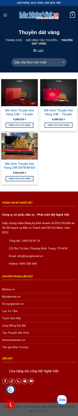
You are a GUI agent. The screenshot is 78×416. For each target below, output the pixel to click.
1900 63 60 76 (31, 240)
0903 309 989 (28, 263)
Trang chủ (13, 40)
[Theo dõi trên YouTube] (31, 381)
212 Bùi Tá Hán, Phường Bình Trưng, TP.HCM (38, 248)
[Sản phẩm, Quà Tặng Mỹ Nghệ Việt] (39, 15)
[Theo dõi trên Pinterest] (25, 381)
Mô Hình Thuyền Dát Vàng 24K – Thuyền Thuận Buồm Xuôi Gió (19, 114)
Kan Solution (41, 410)
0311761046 (63, 223)
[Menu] (5, 15)
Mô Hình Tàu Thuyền (41, 40)
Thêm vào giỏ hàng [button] (19, 125)
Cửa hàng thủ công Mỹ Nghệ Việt (33, 371)
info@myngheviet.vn (30, 256)
